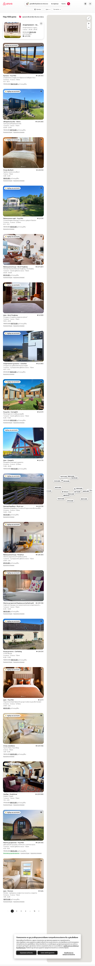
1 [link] (12, 911)
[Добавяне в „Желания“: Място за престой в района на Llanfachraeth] (41, 572)
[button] (32, 32)
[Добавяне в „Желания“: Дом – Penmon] (41, 860)
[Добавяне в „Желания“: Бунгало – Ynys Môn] (41, 45)
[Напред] (38, 911)
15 (34, 911)
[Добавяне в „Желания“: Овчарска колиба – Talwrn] (41, 91)
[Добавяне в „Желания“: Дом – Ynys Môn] (41, 669)
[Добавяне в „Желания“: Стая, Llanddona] (41, 715)
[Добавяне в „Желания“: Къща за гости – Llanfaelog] (41, 621)
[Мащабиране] (89, 23)
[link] (8, 911)
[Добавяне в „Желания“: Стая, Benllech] (41, 139)
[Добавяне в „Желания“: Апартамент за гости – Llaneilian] (41, 333)
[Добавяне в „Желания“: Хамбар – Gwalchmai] (41, 763)
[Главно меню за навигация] (90, 4)
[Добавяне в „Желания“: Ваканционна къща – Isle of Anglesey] (41, 236)
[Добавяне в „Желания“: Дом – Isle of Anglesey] (41, 284)
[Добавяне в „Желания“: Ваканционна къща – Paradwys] (41, 524)
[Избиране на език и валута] (85, 4)
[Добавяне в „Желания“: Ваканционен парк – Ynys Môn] (41, 188)
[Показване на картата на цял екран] (89, 18)
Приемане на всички (26, 953)
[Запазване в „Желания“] (41, 23)
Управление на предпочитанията (69, 953)
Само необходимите (47, 953)
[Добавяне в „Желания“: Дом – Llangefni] (41, 430)
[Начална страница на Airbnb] (7, 3)
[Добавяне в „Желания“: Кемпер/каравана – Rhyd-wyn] (41, 475)
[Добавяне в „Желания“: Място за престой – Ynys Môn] (41, 812)
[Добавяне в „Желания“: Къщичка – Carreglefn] (41, 381)
